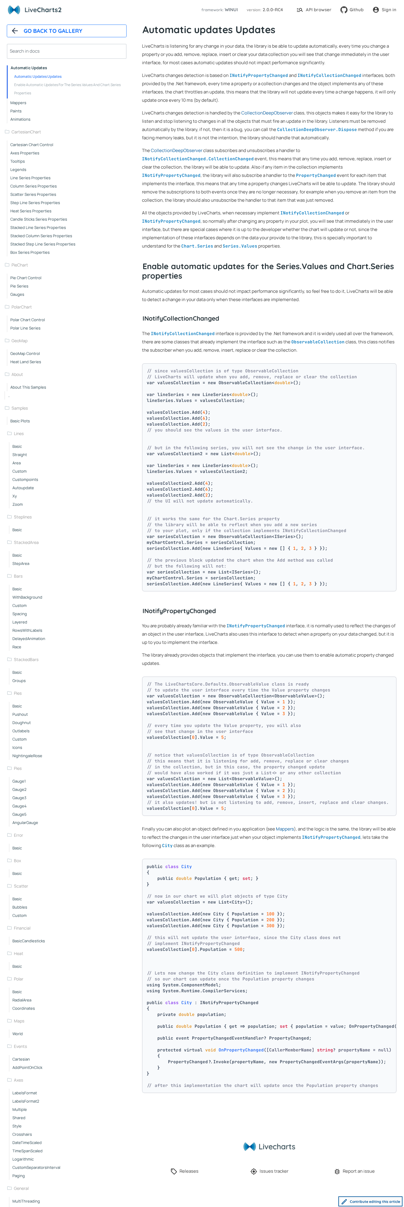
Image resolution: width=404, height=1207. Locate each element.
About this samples (28, 387)
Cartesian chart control (31, 144)
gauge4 (19, 806)
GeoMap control (25, 353)
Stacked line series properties (38, 227)
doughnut (21, 722)
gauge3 (19, 797)
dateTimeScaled (27, 1142)
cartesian (21, 1059)
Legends (18, 169)
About (17, 374)
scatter (21, 886)
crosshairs (22, 1134)
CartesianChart (26, 132)
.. (9, 395)
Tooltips (17, 161)
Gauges (17, 294)
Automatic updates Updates (38, 76)
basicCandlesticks (28, 940)
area (16, 463)
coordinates (23, 1008)
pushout (20, 714)
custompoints (25, 479)
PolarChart (22, 307)
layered (19, 622)
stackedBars (26, 659)
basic (17, 446)
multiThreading (26, 1201)
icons (17, 747)
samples (20, 408)
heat (18, 953)
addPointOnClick (27, 1067)
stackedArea (26, 542)
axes (18, 1080)
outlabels (21, 730)
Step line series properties (35, 202)
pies (18, 693)
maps (19, 1021)
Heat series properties (30, 211)
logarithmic (23, 1159)
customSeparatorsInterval (36, 1167)
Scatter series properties (33, 194)
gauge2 (19, 789)
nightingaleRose (27, 755)
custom (19, 471)
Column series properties (33, 186)
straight (19, 454)
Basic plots (20, 421)
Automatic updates (29, 67)
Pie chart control (25, 277)
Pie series (19, 286)
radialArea (21, 1000)
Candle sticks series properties (38, 219)
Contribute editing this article (375, 1201)
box (17, 860)
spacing (19, 613)
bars (18, 576)
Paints (16, 111)
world (17, 1033)
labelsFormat (24, 1092)
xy (14, 496)
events (20, 1046)
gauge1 (19, 781)
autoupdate (23, 487)
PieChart (20, 265)
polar (18, 979)
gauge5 (19, 814)
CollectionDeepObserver (267, 113)
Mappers (18, 102)
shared (18, 1117)
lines (19, 433)
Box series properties (30, 252)
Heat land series (25, 361)
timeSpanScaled (27, 1150)
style (17, 1126)
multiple (19, 1109)
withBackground (27, 597)
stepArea (20, 563)
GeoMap (20, 340)
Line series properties (30, 177)
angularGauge (25, 822)
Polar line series (25, 328)
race (16, 646)
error (18, 835)
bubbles (19, 907)
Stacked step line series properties (42, 244)
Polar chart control (27, 319)
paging (18, 1175)
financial (22, 928)
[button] (219, 10)
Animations (20, 119)
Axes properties (24, 153)
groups (19, 680)
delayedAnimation (28, 638)
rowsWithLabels (27, 630)
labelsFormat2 (25, 1101)
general (21, 1188)
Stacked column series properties (41, 235)
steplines (23, 517)
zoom (17, 504)
